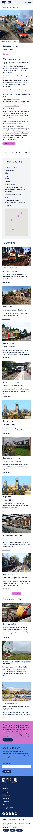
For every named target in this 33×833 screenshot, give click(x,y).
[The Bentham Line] (16, 691)
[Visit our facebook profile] (3, 813)
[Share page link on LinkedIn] (19, 152)
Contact (4, 804)
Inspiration (5, 798)
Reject (12, 830)
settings (15, 827)
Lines (4, 7)
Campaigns (5, 792)
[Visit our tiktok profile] (13, 813)
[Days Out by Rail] (16, 612)
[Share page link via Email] (26, 152)
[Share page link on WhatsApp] (23, 152)
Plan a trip (5, 801)
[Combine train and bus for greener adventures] (16, 650)
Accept (5, 830)
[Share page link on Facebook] (16, 152)
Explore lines (6, 795)
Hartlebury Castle (18, 131)
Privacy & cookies (7, 808)
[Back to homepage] (6, 2)
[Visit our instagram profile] (10, 813)
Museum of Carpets (17, 116)
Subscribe (7, 772)
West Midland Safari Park (13, 123)
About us (5, 789)
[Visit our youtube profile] (16, 813)
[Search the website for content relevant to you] (26, 2)
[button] (30, 26)
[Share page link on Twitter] (13, 152)
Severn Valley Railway (12, 106)
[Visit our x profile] (7, 813)
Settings (19, 830)
